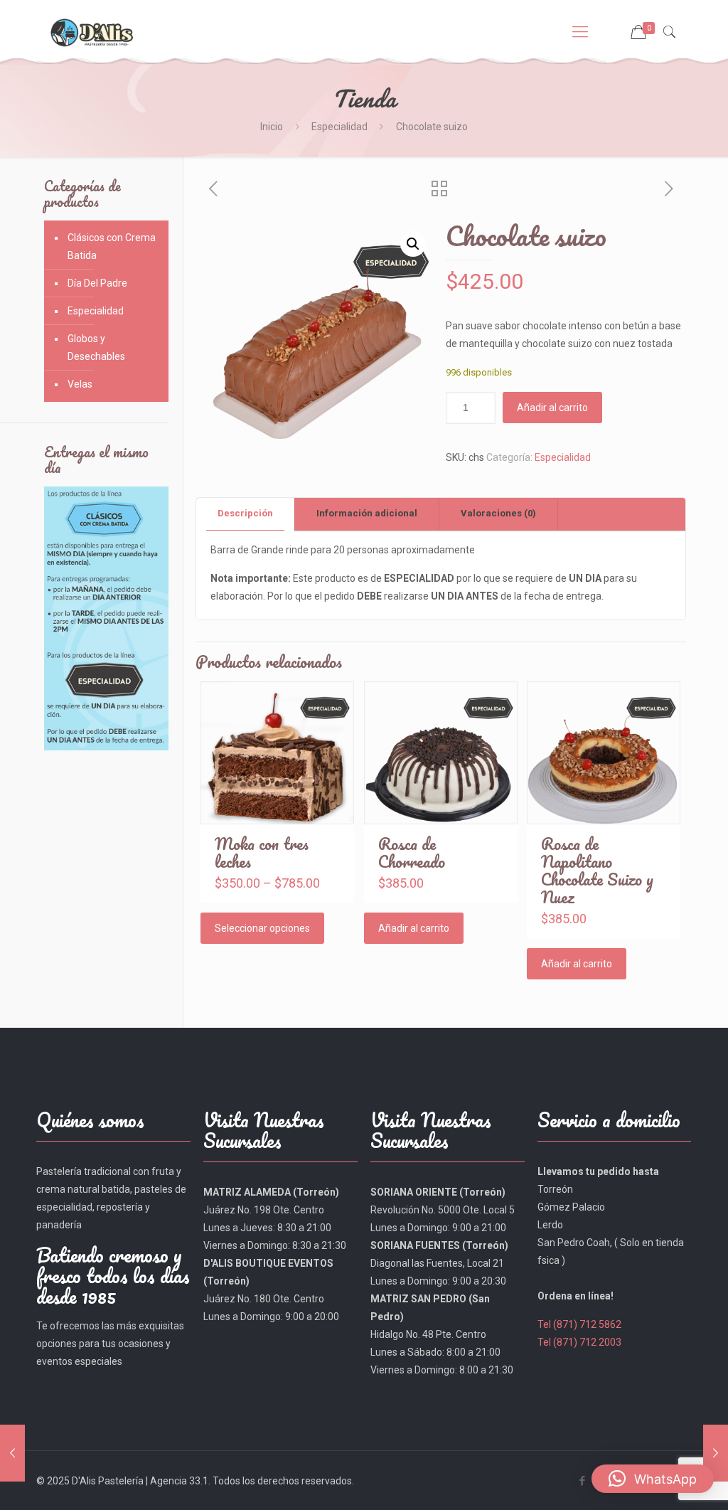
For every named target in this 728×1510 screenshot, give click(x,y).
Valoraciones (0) (498, 513)
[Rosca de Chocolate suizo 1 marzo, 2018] (12, 1453)
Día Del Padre (97, 283)
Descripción (245, 513)
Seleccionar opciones (262, 928)
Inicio (271, 126)
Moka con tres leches (262, 853)
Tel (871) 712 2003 (579, 1342)
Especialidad (339, 126)
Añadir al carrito (552, 407)
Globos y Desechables (96, 347)
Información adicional (366, 513)
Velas (80, 384)
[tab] (245, 514)
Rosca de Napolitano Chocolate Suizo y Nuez (597, 870)
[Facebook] (582, 1480)
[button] (413, 244)
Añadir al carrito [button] (413, 928)
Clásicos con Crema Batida (112, 246)
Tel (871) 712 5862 (579, 1324)
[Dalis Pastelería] (91, 32)
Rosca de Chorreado (411, 853)
